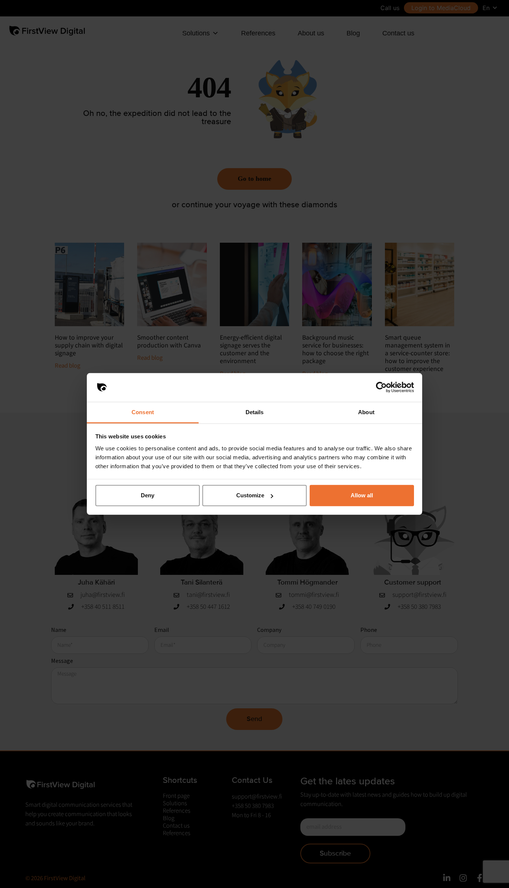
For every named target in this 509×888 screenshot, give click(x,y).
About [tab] (366, 412)
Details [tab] (255, 412)
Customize (250, 495)
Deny (147, 495)
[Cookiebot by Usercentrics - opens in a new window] (381, 387)
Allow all (362, 495)
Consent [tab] (143, 412)
